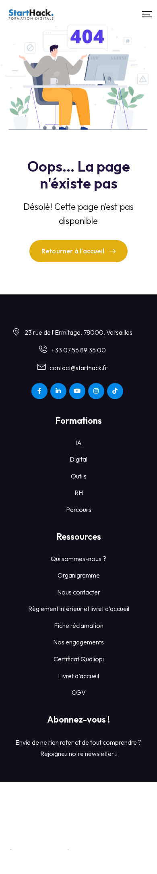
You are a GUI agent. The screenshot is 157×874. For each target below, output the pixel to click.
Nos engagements (78, 642)
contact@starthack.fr (78, 368)
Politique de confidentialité (110, 849)
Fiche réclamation (78, 625)
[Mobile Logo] (31, 14)
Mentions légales (40, 849)
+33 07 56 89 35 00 (78, 350)
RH (78, 493)
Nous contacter (78, 592)
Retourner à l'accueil (72, 251)
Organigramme (79, 575)
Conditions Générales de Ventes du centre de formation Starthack (78, 829)
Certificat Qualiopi (79, 659)
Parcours (78, 509)
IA (78, 443)
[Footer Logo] (78, 801)
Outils (79, 476)
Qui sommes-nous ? (78, 559)
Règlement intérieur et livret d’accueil (78, 609)
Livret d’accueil (78, 676)
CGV (79, 692)
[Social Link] (39, 391)
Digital (78, 459)
